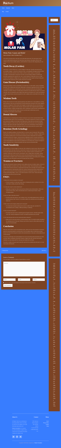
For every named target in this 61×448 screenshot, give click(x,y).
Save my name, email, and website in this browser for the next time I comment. (20, 282)
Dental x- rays (54, 314)
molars (12, 55)
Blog (3, 11)
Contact (7, 11)
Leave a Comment (7, 55)
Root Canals (54, 398)
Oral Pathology (54, 352)
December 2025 (54, 199)
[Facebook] (13, 436)
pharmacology (54, 383)
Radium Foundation (38, 442)
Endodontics (54, 320)
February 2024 (54, 214)
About (13, 7)
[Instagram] (20, 436)
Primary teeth (54, 393)
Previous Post (4, 250)
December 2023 (54, 225)
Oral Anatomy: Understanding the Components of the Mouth (54, 112)
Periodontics (54, 372)
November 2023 (54, 231)
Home (3, 7)
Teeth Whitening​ (54, 404)
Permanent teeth (54, 378)
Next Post (44, 250)
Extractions (54, 333)
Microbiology (54, 342)
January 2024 (54, 219)
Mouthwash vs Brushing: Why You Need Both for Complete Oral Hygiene (54, 49)
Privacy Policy (46, 422)
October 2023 (54, 236)
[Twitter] (17, 436)
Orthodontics (54, 357)
